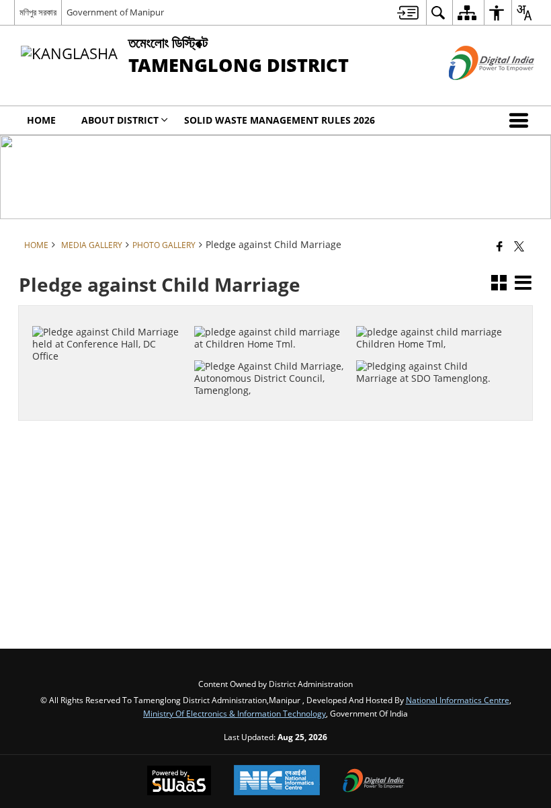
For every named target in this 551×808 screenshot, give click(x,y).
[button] (521, 120)
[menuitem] (407, 12)
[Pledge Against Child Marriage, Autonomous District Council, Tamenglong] (270, 349)
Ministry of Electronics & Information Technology (234, 713)
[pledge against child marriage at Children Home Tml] (270, 314)
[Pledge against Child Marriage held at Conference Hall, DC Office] (108, 314)
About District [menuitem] (120, 120)
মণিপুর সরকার (37, 12)
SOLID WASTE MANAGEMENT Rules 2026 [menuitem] (279, 120)
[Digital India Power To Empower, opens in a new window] (374, 782)
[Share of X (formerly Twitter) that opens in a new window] (519, 246)
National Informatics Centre (457, 699)
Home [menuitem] (41, 120)
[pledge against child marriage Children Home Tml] (432, 314)
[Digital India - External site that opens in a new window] (475, 91)
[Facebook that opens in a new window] (499, 246)
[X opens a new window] (116, 370)
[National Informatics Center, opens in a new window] (277, 781)
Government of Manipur (115, 12)
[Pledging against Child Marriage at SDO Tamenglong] (432, 349)
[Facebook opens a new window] (102, 370)
